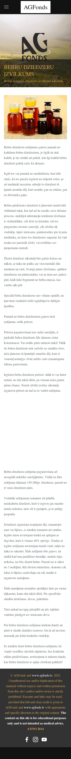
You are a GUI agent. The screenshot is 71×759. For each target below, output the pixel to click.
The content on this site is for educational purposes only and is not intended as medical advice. (35, 717)
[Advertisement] (35, 433)
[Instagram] (35, 739)
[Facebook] (27, 739)
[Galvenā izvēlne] (6, 7)
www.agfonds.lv (42, 675)
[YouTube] (44, 739)
